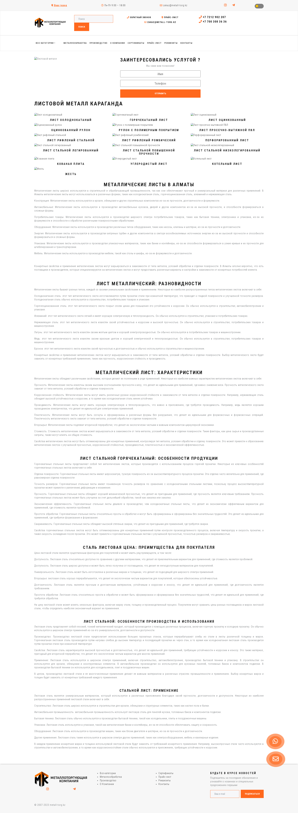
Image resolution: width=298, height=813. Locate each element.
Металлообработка (111, 776)
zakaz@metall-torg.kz (174, 5)
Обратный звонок (140, 17)
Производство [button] (98, 43)
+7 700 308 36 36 (214, 21)
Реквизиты (164, 780)
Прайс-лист (170, 17)
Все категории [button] (45, 43)
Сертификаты (165, 773)
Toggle (259, 6)
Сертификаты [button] (136, 43)
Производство (108, 780)
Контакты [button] (186, 43)
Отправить (160, 93)
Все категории (108, 773)
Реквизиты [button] (171, 43)
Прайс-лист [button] (154, 43)
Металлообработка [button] (75, 43)
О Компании (107, 784)
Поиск (81, 27)
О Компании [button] (117, 43)
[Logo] (61, 779)
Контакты (163, 784)
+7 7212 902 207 (214, 17)
